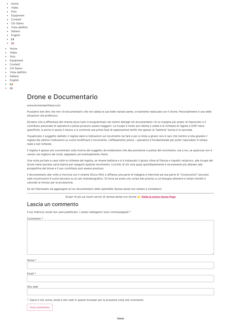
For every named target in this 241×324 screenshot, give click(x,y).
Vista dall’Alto (18, 72)
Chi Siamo (16, 68)
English (15, 35)
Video (13, 52)
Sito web (32, 286)
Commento (35, 218)
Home (13, 48)
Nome (32, 260)
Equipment (16, 60)
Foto (12, 56)
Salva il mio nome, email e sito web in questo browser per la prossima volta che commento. (87, 300)
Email (31, 273)
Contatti (15, 64)
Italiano (14, 76)
